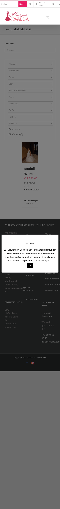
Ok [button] (30, 265)
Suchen (22, 4)
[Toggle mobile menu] (53, 17)
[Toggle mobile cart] (47, 17)
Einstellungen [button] (42, 260)
